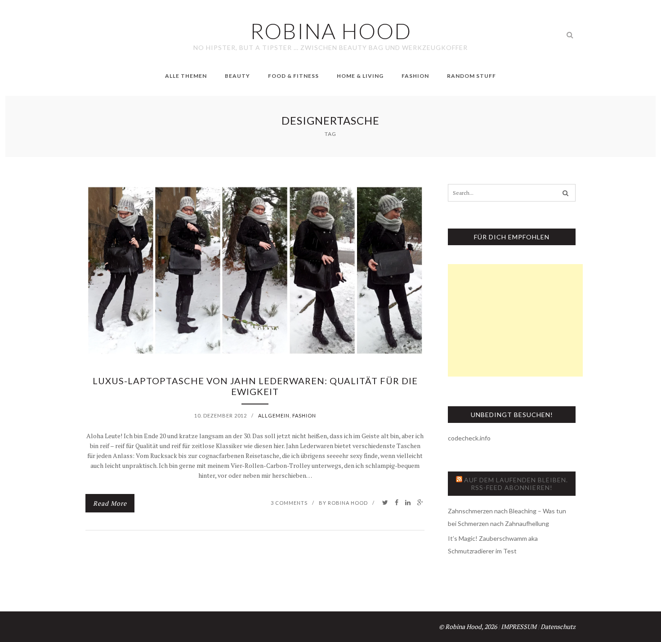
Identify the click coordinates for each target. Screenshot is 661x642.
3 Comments (289, 503)
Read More (110, 503)
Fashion (415, 75)
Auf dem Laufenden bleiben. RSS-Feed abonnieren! (516, 483)
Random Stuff (471, 75)
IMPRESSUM (518, 626)
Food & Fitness (293, 75)
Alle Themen (186, 75)
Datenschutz (558, 626)
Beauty (237, 75)
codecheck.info (469, 438)
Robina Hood (348, 503)
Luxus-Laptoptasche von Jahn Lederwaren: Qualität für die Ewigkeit (255, 386)
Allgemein (274, 415)
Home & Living (360, 75)
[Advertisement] (515, 320)
